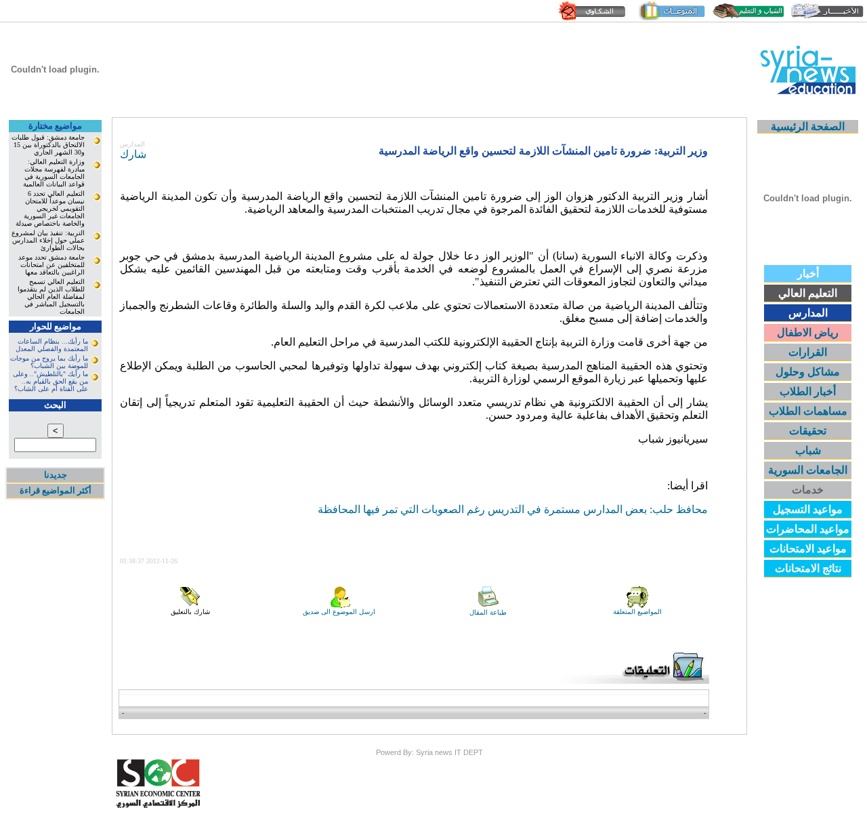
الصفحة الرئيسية (808, 126)
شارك (133, 154)
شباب (808, 450)
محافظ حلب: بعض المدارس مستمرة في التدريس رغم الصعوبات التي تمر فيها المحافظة (513, 509)
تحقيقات (807, 430)
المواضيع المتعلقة (637, 611)
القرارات (807, 352)
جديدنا (55, 475)
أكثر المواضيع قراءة (55, 490)
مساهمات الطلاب (808, 411)
